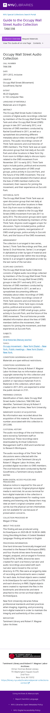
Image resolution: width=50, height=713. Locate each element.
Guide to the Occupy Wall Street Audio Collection (22, 24)
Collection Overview (11, 39)
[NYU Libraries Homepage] (25, 5)
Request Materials (30, 39)
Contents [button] (37, 43)
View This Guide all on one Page (17, 43)
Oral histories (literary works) (17, 339)
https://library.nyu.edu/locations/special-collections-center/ (25, 681)
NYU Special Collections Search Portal (19, 14)
